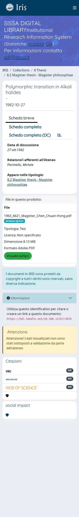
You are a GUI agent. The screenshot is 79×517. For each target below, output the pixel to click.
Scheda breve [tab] (21, 117)
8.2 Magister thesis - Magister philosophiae (40, 75)
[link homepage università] (19, 7)
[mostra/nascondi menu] (75, 8)
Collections (21, 70)
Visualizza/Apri (18, 256)
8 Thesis (40, 70)
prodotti (36, 43)
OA (49, 43)
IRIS (5, 70)
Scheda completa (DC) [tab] (30, 135)
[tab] (59, 135)
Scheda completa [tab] (25, 126)
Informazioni (19, 298)
